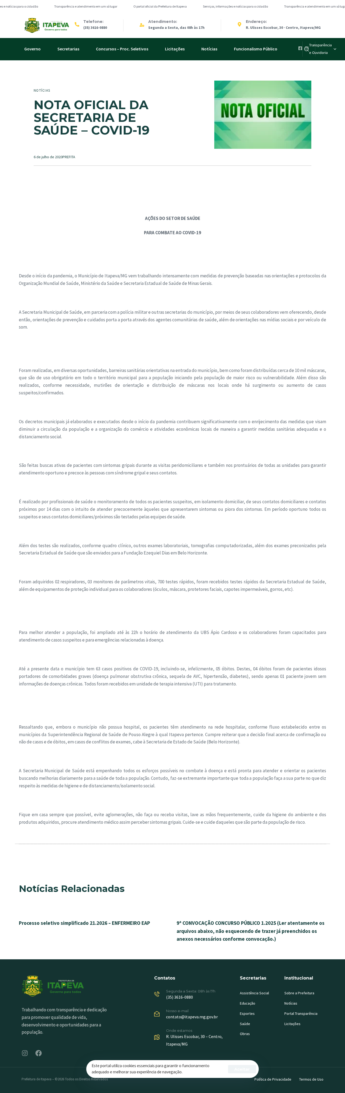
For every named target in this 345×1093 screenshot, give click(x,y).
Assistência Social (254, 993)
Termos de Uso (311, 1079)
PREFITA (69, 156)
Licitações (175, 48)
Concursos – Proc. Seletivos (122, 48)
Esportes (247, 1013)
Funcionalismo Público (255, 48)
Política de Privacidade (272, 1079)
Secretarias (68, 48)
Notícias (209, 48)
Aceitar (242, 1069)
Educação (247, 1003)
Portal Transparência (301, 1013)
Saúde (245, 1023)
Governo (32, 48)
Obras (245, 1033)
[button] (322, 49)
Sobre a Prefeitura (299, 993)
